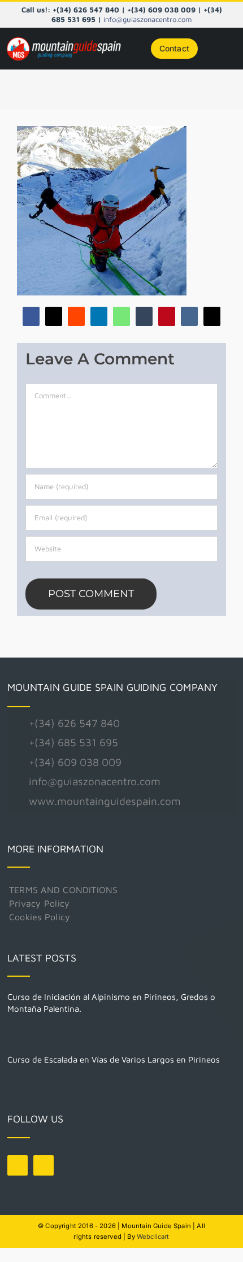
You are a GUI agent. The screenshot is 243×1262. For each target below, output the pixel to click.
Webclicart (153, 1237)
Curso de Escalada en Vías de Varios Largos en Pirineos (113, 1059)
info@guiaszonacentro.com (147, 19)
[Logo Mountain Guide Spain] (64, 38)
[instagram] (43, 1165)
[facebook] (17, 1165)
